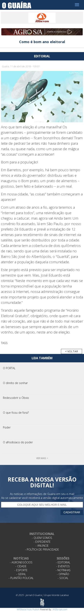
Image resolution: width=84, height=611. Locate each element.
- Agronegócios (21, 562)
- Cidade (21, 566)
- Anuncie (42, 545)
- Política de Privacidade (42, 549)
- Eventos (63, 566)
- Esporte (21, 570)
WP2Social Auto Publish (28, 609)
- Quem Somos (42, 538)
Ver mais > (42, 458)
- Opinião (63, 574)
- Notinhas (63, 570)
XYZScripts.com (60, 609)
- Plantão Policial (21, 578)
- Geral (21, 574)
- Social (63, 578)
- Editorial (63, 562)
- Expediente (42, 542)
